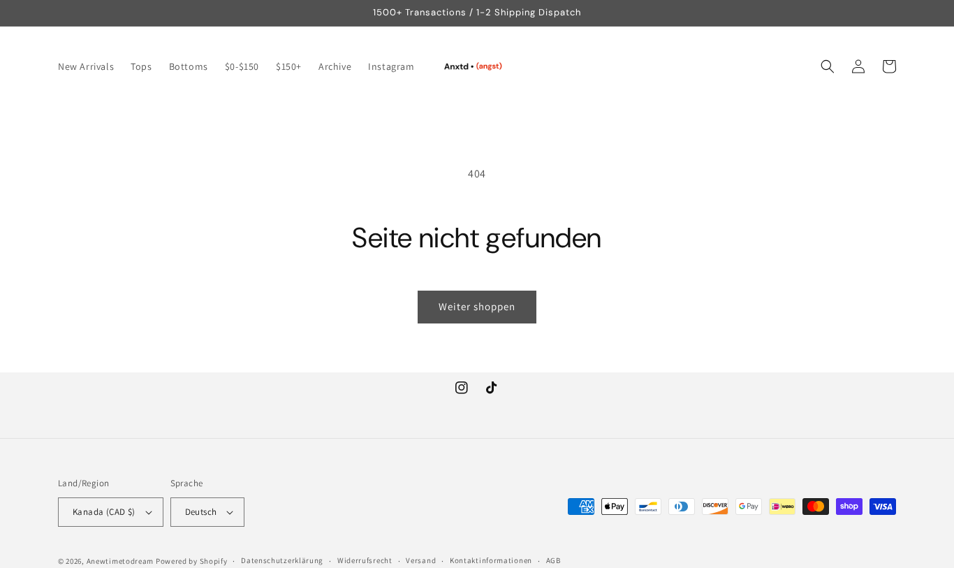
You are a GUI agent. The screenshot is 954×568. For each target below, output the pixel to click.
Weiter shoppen (477, 306)
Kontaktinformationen (491, 560)
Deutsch (201, 512)
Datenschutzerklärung (282, 560)
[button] (827, 66)
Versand (421, 560)
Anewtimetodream (120, 561)
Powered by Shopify (192, 561)
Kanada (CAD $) (104, 512)
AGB (553, 560)
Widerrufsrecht (364, 560)
